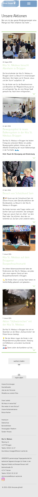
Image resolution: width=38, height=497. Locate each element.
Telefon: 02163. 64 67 (8, 448)
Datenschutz (5, 423)
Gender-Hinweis (7, 432)
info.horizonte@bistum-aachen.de (12, 476)
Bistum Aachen (6, 412)
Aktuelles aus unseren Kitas (10, 393)
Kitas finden (8, 3)
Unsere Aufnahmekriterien (9, 409)
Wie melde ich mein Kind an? (10, 406)
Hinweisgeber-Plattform (9, 429)
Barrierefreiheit (6, 426)
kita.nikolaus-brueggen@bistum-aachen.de (14, 451)
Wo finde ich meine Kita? (9, 403)
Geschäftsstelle (6, 387)
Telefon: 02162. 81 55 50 (10, 473)
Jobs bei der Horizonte (8, 390)
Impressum (5, 420)
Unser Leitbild (6, 400)
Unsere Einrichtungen (8, 384)
